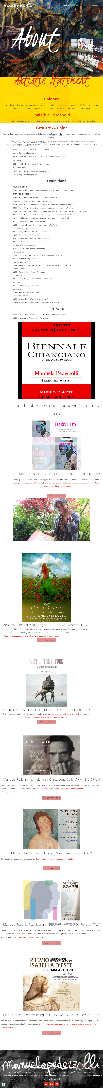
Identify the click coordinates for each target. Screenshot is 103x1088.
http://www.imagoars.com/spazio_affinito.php (53, 859)
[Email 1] (51, 1084)
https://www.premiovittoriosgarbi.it (28, 937)
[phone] (46, 1084)
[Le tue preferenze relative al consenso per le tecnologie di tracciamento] (3, 1084)
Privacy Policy (69, 1065)
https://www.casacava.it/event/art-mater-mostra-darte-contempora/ (31, 636)
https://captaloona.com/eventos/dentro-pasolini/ (64, 789)
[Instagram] (57, 1084)
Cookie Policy (81, 1065)
